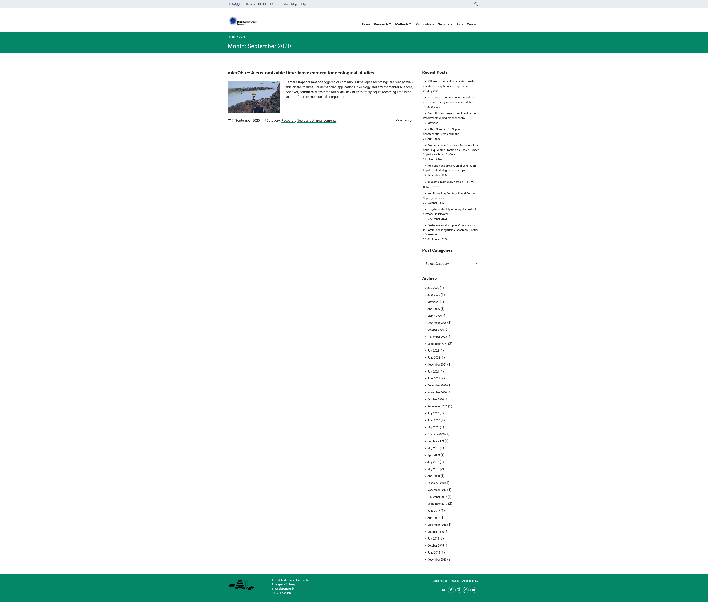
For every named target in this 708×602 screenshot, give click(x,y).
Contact (472, 24)
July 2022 (433, 350)
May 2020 (433, 427)
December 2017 (437, 490)
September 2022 (437, 343)
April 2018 (433, 476)
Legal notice (439, 580)
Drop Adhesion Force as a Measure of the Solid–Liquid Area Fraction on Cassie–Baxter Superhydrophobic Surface (451, 150)
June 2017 (433, 510)
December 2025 (437, 322)
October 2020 (435, 399)
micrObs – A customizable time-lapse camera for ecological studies (301, 73)
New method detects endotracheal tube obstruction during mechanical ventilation (449, 100)
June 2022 (433, 357)
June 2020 (433, 420)
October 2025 (435, 329)
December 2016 (437, 524)
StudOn (262, 4)
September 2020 (437, 406)
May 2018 (433, 469)
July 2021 (433, 371)
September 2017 (437, 503)
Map (294, 4)
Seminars (445, 24)
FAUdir (274, 4)
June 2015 (433, 552)
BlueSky (444, 590)
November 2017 (437, 497)
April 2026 (433, 309)
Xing (466, 590)
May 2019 (433, 448)
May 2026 (433, 302)
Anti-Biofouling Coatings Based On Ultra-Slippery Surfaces (450, 196)
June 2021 (433, 378)
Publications (425, 24)
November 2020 (437, 392)
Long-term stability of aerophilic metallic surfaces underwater (450, 212)
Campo (250, 4)
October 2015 (435, 545)
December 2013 (437, 559)
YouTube (473, 590)
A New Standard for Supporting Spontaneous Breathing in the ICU (444, 132)
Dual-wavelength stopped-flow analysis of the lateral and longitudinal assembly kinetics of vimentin (451, 230)
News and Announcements (316, 120)
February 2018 (436, 483)
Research (381, 24)
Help (303, 4)
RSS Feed (458, 590)
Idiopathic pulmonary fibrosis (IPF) (448, 182)
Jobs (285, 4)
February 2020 (436, 434)
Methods (401, 24)
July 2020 (433, 413)
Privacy (454, 580)
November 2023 (437, 336)
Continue (402, 120)
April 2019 (433, 455)
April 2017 (433, 517)
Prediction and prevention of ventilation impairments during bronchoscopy (449, 116)
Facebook (451, 590)
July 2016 (433, 538)
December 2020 (437, 385)
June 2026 (433, 295)
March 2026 (434, 315)
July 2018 (433, 462)
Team (366, 24)
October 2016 (435, 531)
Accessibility (470, 580)
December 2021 (437, 364)
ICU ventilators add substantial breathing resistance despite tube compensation (450, 84)
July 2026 (433, 288)
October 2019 (435, 441)
